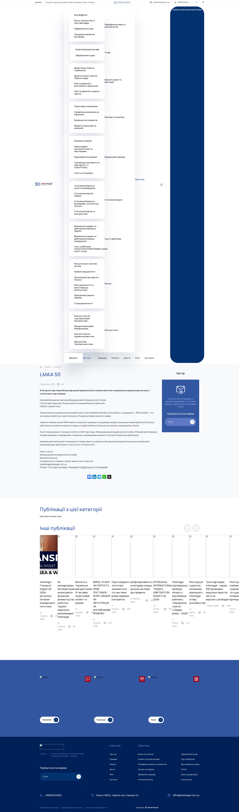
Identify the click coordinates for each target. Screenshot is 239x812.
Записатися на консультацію (187, 9)
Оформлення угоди (83, 28)
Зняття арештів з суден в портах (86, 92)
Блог (137, 358)
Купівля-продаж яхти (84, 271)
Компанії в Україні (83, 140)
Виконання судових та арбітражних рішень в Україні (85, 228)
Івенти (127, 358)
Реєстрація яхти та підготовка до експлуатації (83, 287)
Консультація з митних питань (85, 265)
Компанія (46, 719)
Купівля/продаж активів (87, 49)
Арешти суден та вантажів (113, 80)
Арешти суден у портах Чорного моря (85, 77)
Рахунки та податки (114, 117)
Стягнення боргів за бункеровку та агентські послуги (86, 203)
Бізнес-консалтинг (146, 754)
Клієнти (115, 358)
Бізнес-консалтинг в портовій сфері (84, 22)
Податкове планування (86, 106)
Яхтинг (108, 283)
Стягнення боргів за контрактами (84, 212)
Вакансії (73, 358)
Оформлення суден (85, 55)
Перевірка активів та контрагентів (115, 25)
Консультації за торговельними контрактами (82, 318)
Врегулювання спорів (190, 764)
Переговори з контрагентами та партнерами (83, 149)
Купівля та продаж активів (148, 759)
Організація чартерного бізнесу (86, 278)
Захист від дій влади (189, 774)
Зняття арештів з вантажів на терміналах (86, 84)
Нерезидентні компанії (85, 157)
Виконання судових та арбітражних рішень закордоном (85, 238)
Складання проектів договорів (84, 35)
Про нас (87, 358)
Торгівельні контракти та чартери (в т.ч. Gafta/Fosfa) (87, 165)
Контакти (149, 358)
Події (153, 719)
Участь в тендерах (83, 173)
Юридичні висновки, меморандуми (84, 327)
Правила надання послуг (71, 807)
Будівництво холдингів (85, 120)
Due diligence (80, 15)
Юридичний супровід (115, 157)
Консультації (111, 330)
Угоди (107, 52)
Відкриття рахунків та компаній (85, 127)
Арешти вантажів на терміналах (84, 69)
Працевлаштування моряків (84, 296)
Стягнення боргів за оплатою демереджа (84, 187)
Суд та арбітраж (113, 238)
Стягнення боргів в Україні (83, 194)
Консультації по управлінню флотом (84, 335)
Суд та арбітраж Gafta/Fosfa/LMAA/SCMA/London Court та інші (89, 249)
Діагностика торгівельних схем (83, 343)
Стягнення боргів (113, 199)
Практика (139, 179)
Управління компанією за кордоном (86, 113)
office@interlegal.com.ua (161, 2)
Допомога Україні (123, 2)
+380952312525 (182, 2)
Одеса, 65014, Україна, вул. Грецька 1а (117, 795)
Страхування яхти (83, 303)
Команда (102, 358)
